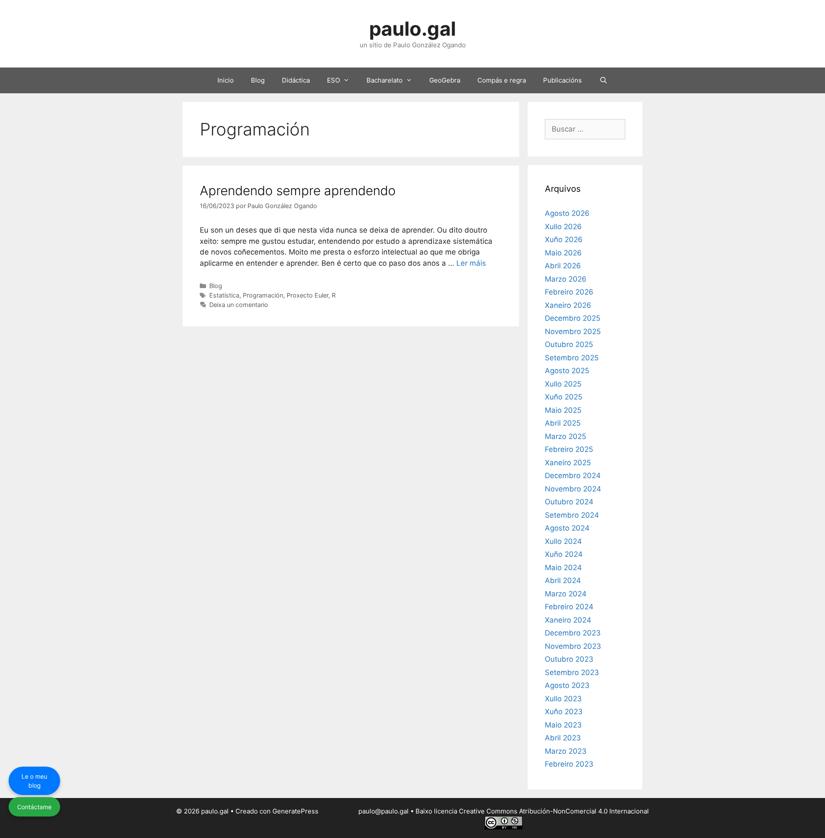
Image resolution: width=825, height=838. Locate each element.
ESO (333, 80)
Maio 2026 (563, 253)
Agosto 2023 (567, 685)
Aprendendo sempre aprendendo (298, 190)
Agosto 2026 (567, 213)
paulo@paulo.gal (383, 811)
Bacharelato (385, 80)
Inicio (225, 80)
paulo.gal (412, 28)
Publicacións (562, 80)
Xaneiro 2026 (568, 305)
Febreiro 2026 (569, 292)
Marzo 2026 (566, 279)
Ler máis (471, 263)
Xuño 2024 (564, 554)
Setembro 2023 (572, 672)
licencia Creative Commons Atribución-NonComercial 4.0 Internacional (541, 811)
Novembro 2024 (573, 489)
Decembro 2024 (573, 475)
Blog (258, 80)
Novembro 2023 (573, 646)
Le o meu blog (34, 781)
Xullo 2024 (563, 541)
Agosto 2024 (567, 528)
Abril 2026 (563, 265)
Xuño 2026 (564, 239)
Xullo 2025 (563, 384)
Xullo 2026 (563, 226)
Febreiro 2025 (569, 449)
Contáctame (34, 806)
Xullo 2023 (563, 698)
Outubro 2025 (569, 344)
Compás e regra (501, 80)
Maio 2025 (563, 410)
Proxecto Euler (307, 295)
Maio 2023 (563, 725)
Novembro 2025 (573, 331)
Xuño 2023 (564, 711)
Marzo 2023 (566, 751)
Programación (263, 295)
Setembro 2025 (572, 357)
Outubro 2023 (569, 659)
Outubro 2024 (569, 501)
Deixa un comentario (238, 304)
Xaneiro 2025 (568, 462)
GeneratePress (295, 811)
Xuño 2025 (563, 397)
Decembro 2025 (572, 318)
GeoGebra (444, 80)
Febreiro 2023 (569, 764)
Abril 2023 (563, 738)
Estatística (224, 295)
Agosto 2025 (567, 370)
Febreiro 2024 (569, 606)
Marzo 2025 (565, 436)
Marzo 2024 (566, 593)
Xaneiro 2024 (568, 620)
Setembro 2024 (572, 515)
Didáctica (296, 80)
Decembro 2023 (573, 633)
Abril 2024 (563, 580)
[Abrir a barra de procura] (603, 80)
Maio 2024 (563, 567)
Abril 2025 (563, 423)
